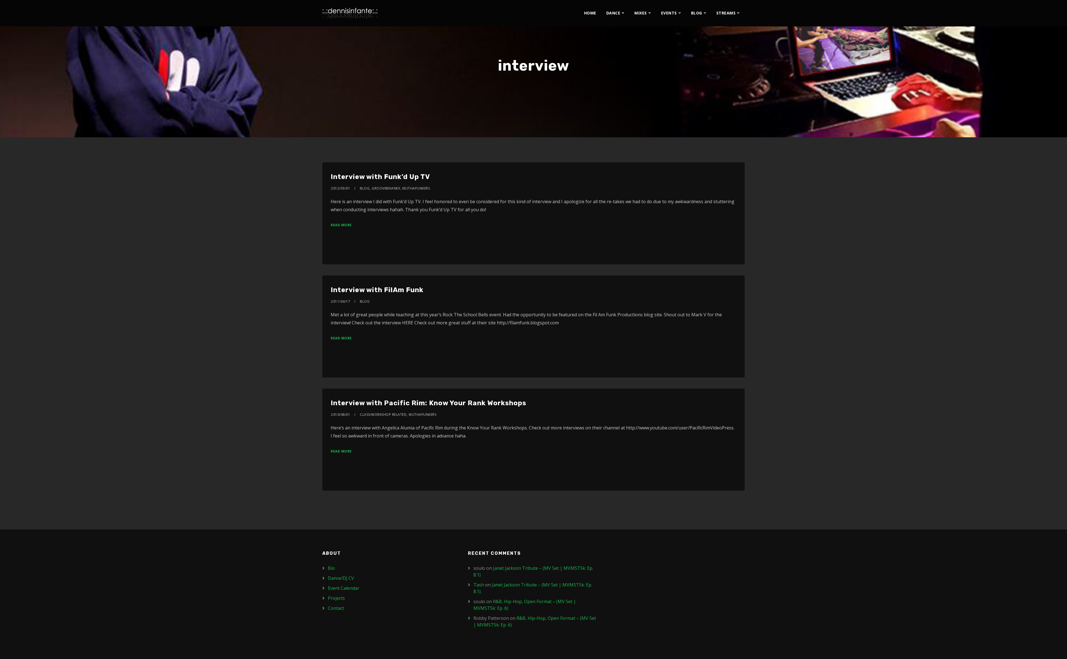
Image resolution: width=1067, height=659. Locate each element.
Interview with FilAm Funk (377, 290)
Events (669, 13)
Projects (336, 598)
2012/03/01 (340, 188)
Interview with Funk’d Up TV (380, 177)
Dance (613, 13)
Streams (726, 13)
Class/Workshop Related (383, 414)
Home (590, 13)
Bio (331, 568)
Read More (341, 225)
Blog (696, 13)
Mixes (640, 13)
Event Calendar (343, 588)
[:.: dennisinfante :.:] (350, 13)
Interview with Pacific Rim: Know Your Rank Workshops (428, 403)
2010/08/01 (340, 414)
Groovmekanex (386, 188)
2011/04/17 (340, 301)
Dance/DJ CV (341, 578)
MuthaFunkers (416, 188)
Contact (336, 608)
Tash (478, 585)
